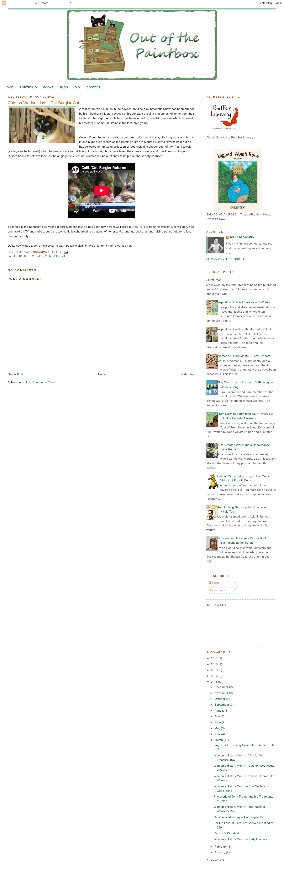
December (222, 687)
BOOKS (48, 87)
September (222, 704)
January (220, 852)
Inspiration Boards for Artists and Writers (243, 302)
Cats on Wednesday (33, 256)
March (219, 740)
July (218, 716)
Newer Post (15, 374)
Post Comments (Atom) (41, 382)
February (221, 846)
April (218, 734)
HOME (8, 87)
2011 (214, 682)
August (220, 710)
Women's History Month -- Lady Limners (243, 355)
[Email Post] (65, 252)
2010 (215, 859)
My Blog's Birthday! (226, 833)
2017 (215, 658)
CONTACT (93, 87)
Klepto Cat (57, 256)
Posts (215, 582)
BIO (77, 87)
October (220, 698)
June (218, 722)
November (222, 693)
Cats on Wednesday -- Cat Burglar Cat (43, 102)
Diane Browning (242, 237)
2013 (215, 670)
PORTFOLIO (28, 87)
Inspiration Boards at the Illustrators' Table (245, 329)
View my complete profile (225, 259)
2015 (215, 664)
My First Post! (212, 279)
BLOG (64, 87)
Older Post (188, 374)
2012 (215, 676)
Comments (219, 590)
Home (102, 374)
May (218, 728)
